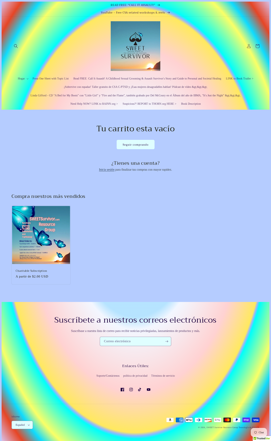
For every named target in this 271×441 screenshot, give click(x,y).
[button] (16, 46)
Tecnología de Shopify (249, 427)
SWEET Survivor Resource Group (222, 427)
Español (20, 424)
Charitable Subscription (31, 271)
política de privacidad (135, 375)
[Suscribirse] (166, 341)
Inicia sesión (106, 169)
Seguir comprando (136, 144)
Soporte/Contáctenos (107, 375)
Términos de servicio (163, 375)
